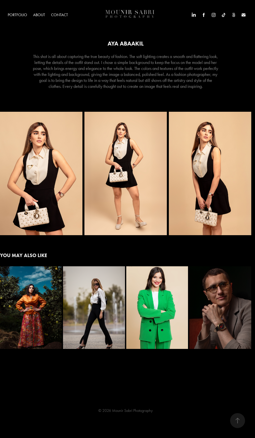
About (39, 14)
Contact (59, 14)
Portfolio (17, 14)
